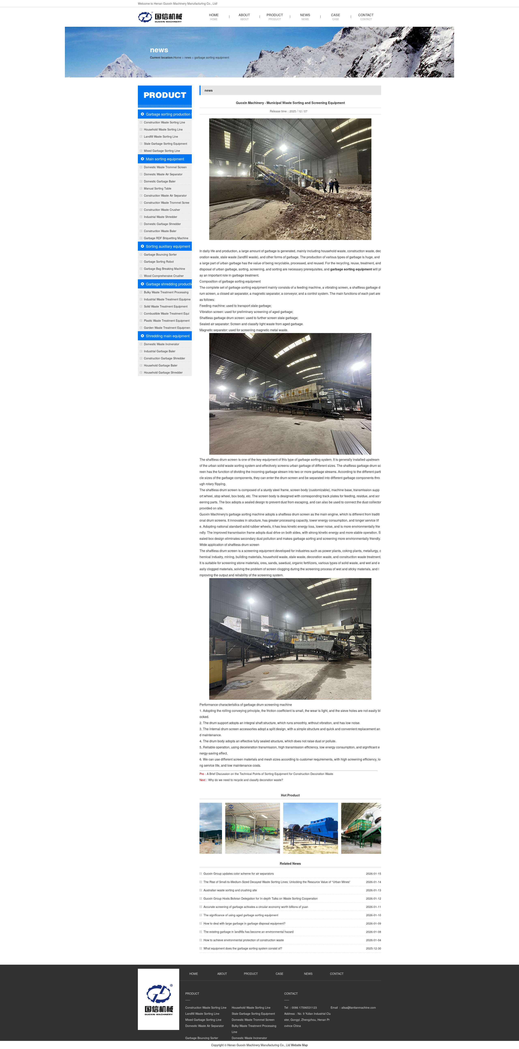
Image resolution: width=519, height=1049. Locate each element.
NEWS (305, 16)
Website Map (299, 1045)
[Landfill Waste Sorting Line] (234, 830)
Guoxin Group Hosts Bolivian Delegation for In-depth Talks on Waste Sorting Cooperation (261, 898)
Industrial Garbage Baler (159, 351)
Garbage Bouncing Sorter (160, 254)
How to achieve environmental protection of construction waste (244, 940)
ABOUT (244, 16)
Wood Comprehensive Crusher (164, 276)
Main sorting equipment (165, 158)
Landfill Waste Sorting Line (161, 136)
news (187, 57)
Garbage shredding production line (174, 283)
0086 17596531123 (304, 1007)
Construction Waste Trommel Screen (163, 203)
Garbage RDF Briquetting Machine (166, 238)
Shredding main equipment (168, 335)
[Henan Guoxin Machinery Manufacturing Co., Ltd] (160, 24)
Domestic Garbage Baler (160, 181)
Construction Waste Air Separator (165, 195)
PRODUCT (275, 16)
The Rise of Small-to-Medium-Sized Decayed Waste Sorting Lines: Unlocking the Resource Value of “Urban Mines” (277, 882)
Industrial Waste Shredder (160, 217)
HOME (214, 16)
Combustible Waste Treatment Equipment (163, 314)
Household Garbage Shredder (163, 372)
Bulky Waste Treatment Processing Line (163, 293)
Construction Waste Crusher (162, 210)
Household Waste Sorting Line (163, 129)
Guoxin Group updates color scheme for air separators (239, 873)
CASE (335, 16)
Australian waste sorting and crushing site (230, 890)
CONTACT (366, 16)
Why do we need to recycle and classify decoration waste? (245, 780)
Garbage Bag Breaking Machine (164, 269)
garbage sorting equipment (351, 269)
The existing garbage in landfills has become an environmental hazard (249, 932)
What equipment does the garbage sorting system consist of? (243, 948)
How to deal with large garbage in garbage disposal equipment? (244, 923)
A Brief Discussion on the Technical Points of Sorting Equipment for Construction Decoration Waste (270, 774)
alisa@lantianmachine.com (358, 1007)
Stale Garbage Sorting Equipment (165, 143)
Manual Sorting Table (157, 188)
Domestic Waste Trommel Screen (165, 167)
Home (177, 57)
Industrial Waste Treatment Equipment (164, 300)
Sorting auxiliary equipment (168, 246)
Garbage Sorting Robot (159, 261)
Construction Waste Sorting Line (164, 122)
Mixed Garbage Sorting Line (162, 151)
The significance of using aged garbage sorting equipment (241, 915)
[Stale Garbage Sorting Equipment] (292, 830)
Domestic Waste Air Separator (163, 174)
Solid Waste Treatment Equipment (166, 306)
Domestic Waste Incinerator (161, 344)
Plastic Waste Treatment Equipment (167, 320)
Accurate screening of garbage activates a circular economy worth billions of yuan (256, 907)
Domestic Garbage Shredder (162, 224)
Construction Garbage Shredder (164, 358)
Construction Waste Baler (160, 231)
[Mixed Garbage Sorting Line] (350, 830)
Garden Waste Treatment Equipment (164, 328)
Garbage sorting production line (171, 114)
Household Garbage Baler (160, 365)
